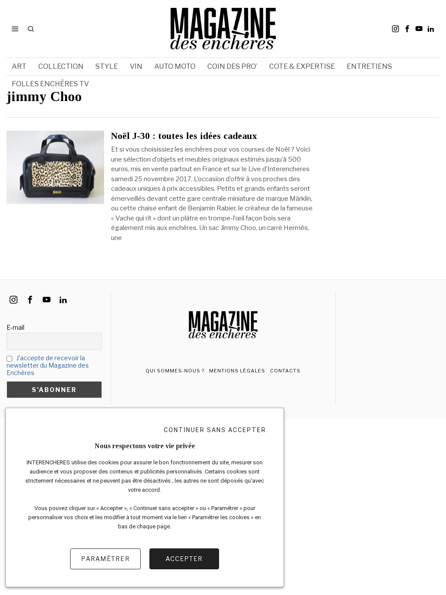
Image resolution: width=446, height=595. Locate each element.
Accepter (184, 558)
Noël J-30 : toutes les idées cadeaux (184, 136)
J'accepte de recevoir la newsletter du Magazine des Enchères (48, 365)
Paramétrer (105, 558)
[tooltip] (395, 29)
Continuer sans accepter (215, 429)
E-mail (15, 327)
